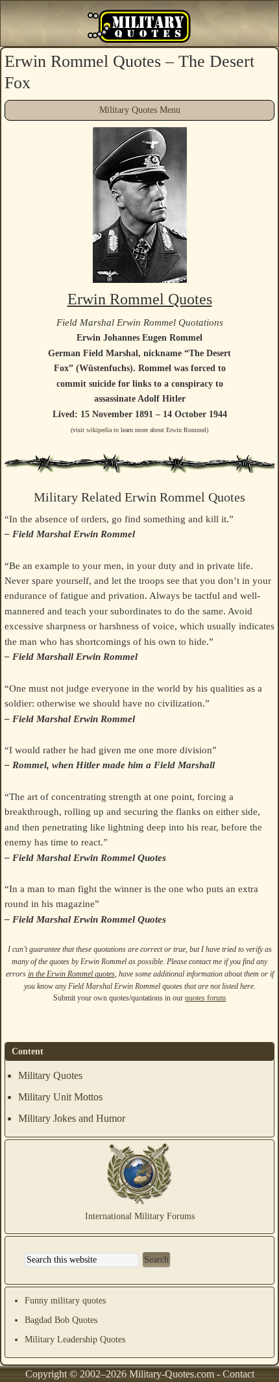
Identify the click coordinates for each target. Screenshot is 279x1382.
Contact (238, 1373)
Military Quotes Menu (139, 110)
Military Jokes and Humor (71, 1118)
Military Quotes (50, 1075)
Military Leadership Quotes (75, 1339)
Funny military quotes (65, 1300)
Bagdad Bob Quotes (61, 1320)
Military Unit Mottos (60, 1096)
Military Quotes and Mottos (139, 26)
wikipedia (99, 429)
